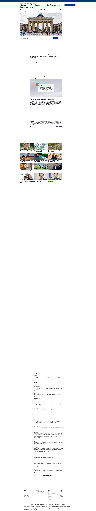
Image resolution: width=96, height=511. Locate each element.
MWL (23, 37)
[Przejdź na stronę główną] (25, 1)
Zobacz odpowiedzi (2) (37, 398)
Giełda (33, 1)
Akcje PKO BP (61, 492)
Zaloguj (68, 1)
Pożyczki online (49, 496)
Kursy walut (25, 492)
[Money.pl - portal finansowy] (30, 1)
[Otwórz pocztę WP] (63, 1)
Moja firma (41, 1)
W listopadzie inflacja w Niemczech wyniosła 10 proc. (39, 54)
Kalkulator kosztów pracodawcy (39, 492)
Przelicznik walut (26, 495)
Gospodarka (54, 1)
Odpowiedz (35, 382)
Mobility (46, 1)
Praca (49, 1)
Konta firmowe (49, 499)
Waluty (37, 1)
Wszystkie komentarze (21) (47, 475)
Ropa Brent (61, 495)
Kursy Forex (61, 494)
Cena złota (61, 491)
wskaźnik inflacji (33, 107)
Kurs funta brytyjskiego (26, 496)
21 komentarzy (59, 126)
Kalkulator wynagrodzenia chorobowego (40, 491)
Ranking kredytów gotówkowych (51, 493)
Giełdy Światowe (61, 496)
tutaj (38, 509)
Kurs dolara (25, 494)
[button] (66, 1)
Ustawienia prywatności (61, 504)
